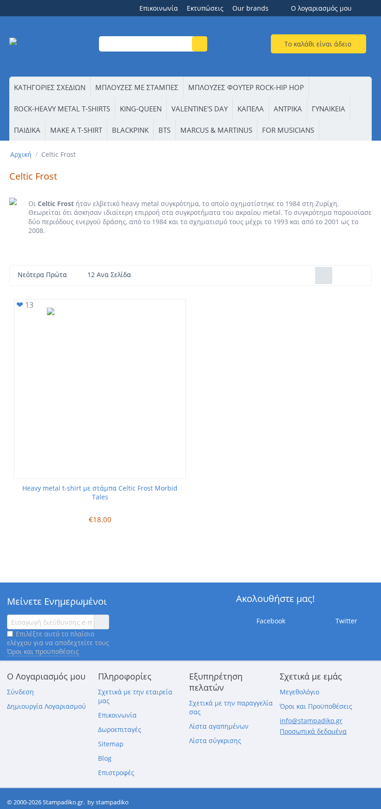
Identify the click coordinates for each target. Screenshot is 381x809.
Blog (105, 758)
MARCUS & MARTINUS (216, 130)
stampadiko (112, 802)
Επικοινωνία (158, 8)
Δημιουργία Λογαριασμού (46, 706)
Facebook (270, 620)
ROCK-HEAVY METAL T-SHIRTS (62, 108)
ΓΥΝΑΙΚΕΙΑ (328, 108)
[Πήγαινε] (101, 622)
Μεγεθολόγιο (299, 691)
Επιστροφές (116, 772)
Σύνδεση (20, 691)
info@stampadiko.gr (311, 720)
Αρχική (21, 154)
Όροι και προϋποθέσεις (43, 651)
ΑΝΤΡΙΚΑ (288, 108)
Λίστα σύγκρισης (215, 740)
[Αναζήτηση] (199, 44)
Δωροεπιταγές (119, 729)
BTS (164, 130)
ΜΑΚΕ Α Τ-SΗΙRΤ (76, 130)
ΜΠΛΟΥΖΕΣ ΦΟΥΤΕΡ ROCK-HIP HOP (246, 87)
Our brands (250, 8)
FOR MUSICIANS (288, 130)
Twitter (345, 620)
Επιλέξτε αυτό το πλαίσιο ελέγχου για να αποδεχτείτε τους (58, 642)
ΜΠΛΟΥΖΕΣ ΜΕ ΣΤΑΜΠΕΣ (136, 87)
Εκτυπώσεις (205, 8)
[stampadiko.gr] (51, 47)
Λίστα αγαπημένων (219, 726)
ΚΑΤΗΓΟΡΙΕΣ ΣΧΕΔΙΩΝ (49, 87)
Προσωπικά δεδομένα (313, 731)
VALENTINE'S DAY (199, 108)
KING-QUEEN (141, 108)
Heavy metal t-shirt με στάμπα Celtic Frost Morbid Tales (99, 492)
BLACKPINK (130, 130)
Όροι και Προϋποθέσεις (316, 706)
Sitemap (111, 743)
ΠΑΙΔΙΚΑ (27, 130)
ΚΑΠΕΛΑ (250, 108)
